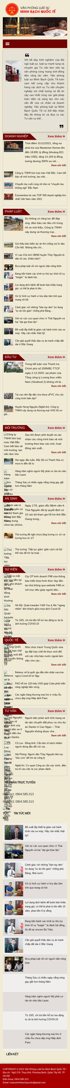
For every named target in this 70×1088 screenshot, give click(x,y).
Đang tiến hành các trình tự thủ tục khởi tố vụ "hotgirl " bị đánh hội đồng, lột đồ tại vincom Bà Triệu (45, 925)
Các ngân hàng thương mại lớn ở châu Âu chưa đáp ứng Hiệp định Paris (43, 1038)
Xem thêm (55, 136)
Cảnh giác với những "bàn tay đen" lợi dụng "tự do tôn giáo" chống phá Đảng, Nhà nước (44, 869)
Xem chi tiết (58, 165)
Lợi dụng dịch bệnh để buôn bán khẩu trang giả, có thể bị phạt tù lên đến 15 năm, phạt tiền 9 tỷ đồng (45, 906)
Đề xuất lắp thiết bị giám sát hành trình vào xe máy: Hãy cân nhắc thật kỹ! (45, 831)
